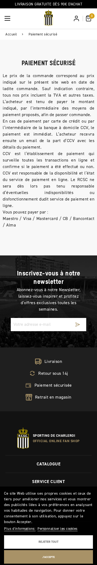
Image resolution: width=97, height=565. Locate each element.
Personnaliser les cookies (57, 528)
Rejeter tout (48, 542)
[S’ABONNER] (77, 324)
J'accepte (48, 557)
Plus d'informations (20, 528)
